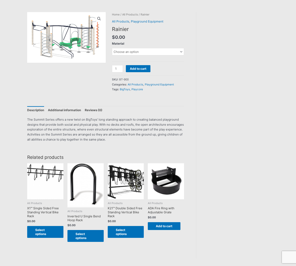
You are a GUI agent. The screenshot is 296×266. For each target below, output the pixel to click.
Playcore (137, 89)
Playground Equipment (147, 21)
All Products (130, 14)
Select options (40, 232)
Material (118, 43)
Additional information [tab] (64, 110)
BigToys (125, 89)
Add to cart (138, 69)
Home (116, 14)
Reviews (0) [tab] (93, 110)
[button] (99, 18)
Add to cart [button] (164, 226)
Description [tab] (35, 110)
